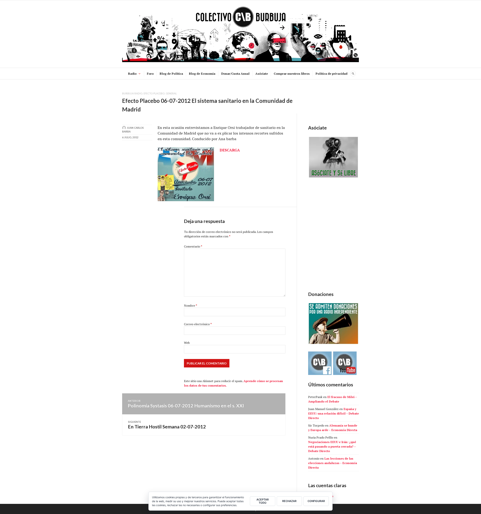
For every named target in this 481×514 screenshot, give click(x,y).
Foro (150, 73)
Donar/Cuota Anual (235, 73)
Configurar (316, 501)
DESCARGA (230, 150)
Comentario (193, 246)
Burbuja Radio (132, 93)
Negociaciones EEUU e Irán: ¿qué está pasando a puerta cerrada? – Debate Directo (332, 446)
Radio (132, 73)
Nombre (190, 305)
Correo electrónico (198, 324)
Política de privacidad (331, 73)
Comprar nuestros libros (292, 73)
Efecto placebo (154, 93)
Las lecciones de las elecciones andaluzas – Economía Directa (332, 463)
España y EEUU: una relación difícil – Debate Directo (333, 413)
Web (187, 343)
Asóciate (261, 73)
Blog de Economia (202, 73)
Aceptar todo (262, 501)
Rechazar (289, 501)
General (171, 93)
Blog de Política (171, 73)
